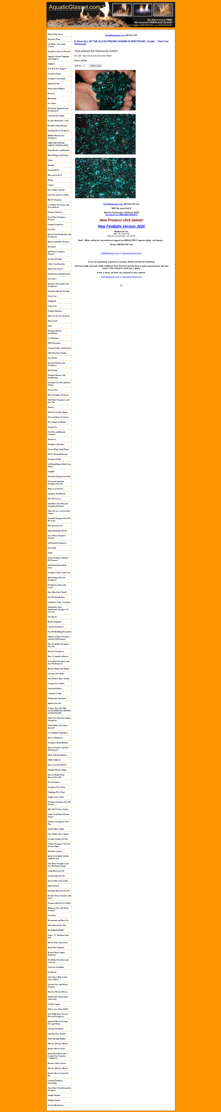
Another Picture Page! (57, 770)
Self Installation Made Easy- (57, 566)
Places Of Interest (55, 738)
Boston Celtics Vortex (57, 1063)
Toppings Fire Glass (56, 792)
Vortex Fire (53, 390)
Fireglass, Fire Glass (56, 787)
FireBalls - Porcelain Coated (57, 45)
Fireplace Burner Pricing (58, 291)
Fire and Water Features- (58, 417)
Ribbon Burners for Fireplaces (56, 136)
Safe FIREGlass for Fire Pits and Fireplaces (58, 1015)
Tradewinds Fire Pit (56, 876)
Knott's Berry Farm (56, 1048)
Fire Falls (52, 548)
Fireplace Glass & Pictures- (59, 51)
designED (52, 301)
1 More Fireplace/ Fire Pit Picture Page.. (59, 845)
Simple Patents (54, 1095)
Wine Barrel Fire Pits (57, 925)
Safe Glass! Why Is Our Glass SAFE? (58, 978)
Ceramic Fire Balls (56, 673)
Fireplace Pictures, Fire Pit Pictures (59, 803)
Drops (50, 180)
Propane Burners (55, 212)
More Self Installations (57, 755)
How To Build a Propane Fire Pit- (58, 645)
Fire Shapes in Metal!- (57, 422)
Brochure (52, 247)
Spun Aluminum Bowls (57, 530)
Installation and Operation (59, 274)
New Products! (54, 782)
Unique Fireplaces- (56, 224)
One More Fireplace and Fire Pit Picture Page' (58, 864)
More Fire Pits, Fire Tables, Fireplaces (59, 719)
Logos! (51, 185)
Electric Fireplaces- (56, 651)
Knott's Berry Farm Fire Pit (58, 1074)
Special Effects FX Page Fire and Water (58, 1022)
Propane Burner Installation (55, 332)
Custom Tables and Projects (59, 348)
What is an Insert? (55, 489)
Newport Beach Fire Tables (59, 903)
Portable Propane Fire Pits (59, 476)
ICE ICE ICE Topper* (57, 69)
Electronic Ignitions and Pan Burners (58, 109)
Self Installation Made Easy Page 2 (59, 465)
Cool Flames (53, 338)
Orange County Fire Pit (58, 839)
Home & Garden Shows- (58, 412)
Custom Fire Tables (56, 683)
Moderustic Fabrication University (58, 998)
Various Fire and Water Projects (58, 985)
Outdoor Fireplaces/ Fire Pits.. (58, 823)
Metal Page (52, 370)
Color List (52, 296)
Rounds (51, 165)
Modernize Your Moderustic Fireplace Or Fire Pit (58, 609)
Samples (51, 471)
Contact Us (52, 427)
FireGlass (52, 915)
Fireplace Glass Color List (59, 572)
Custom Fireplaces (56, 627)
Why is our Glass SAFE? (58, 1009)
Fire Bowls (52, 617)
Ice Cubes (52, 103)
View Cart (163, 41)
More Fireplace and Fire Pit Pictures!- (58, 748)
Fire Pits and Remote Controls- (57, 433)
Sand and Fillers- (55, 688)
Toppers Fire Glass (56, 797)
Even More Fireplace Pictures (57, 218)
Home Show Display (56, 88)
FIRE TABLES (54, 760)
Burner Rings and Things (58, 669)
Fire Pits (51, 229)
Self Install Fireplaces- (57, 543)
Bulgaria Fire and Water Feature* (58, 909)
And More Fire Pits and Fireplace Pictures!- (58, 504)
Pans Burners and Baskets (59, 150)
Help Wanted (53, 886)
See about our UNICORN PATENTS (121, 215)
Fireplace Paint (54, 74)
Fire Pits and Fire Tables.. (59, 195)
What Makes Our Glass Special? (58, 726)
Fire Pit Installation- (56, 597)
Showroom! (53, 321)
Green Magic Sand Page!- (58, 449)
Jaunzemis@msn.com (132, 253)
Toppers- (51, 64)
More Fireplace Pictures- (58, 395)
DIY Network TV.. (55, 526)
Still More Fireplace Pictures (56, 252)
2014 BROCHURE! (56, 930)
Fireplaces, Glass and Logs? (57, 586)
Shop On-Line (54, 83)
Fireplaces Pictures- (56, 444)
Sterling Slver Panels (57, 1034)
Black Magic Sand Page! (58, 155)
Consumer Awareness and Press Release (58, 206)
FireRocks (52, 972)
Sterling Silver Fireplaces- (59, 130)
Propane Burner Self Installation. (56, 376)
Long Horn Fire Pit (56, 871)
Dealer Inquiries (55, 622)
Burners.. (52, 93)
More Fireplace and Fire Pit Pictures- (58, 559)
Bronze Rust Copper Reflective (56, 953)
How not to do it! (55, 175)
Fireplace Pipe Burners (58, 125)
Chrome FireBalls (55, 1029)
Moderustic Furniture (57, 698)
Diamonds (52, 98)
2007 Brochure (54, 343)
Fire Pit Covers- (54, 499)
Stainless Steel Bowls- (57, 494)
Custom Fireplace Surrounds (55, 1081)
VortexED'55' (54, 170)
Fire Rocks (52, 358)
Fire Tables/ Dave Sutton (58, 834)
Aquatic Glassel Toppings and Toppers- (58, 57)
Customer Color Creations (59, 602)
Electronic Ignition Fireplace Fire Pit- (56, 482)
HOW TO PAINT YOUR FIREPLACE (58, 857)
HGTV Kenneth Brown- (58, 454)
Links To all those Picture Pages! (58, 815)
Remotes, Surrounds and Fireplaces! (58, 285)
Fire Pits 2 (52, 279)
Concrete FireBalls (56, 967)
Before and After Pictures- (59, 242)
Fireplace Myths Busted (58, 743)
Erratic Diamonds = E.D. (58, 121)
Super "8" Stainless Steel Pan (58, 936)
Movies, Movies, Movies (58, 1043)
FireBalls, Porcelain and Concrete (58, 961)
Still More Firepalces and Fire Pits (58, 401)
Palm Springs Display (57, 1039)
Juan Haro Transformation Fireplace (59, 1089)
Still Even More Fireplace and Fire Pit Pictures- (59, 638)
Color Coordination (56, 264)
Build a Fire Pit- (54, 703)
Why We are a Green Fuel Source (59, 512)
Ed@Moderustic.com (115, 35)
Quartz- (51, 407)
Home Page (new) (55, 34)
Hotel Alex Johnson (56, 947)
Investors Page (54, 39)
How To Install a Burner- (58, 656)
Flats (50, 326)
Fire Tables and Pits (56, 190)
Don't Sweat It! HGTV (57, 765)
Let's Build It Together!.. (58, 733)
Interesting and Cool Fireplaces (56, 578)
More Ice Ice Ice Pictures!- (59, 316)
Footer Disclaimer (55, 1105)
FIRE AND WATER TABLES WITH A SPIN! (58, 144)
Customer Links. (55, 693)
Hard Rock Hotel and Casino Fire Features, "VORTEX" (57, 1055)
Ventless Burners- (55, 311)
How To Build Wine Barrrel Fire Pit (56, 776)
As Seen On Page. (55, 259)
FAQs (50, 553)
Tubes (50, 160)
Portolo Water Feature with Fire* (59, 897)
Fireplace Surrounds (56, 78)
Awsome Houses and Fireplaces (56, 364)
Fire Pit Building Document (59, 632)
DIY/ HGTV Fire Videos (58, 809)
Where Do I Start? (55, 269)
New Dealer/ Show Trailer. (59, 678)
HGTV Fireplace (55, 200)
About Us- (52, 439)
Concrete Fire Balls (56, 116)
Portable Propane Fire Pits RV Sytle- (59, 519)
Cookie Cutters (54, 1004)
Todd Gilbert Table (56, 829)
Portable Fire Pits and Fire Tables (59, 383)
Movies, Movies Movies (58, 992)
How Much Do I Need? (57, 592)
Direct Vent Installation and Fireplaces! (59, 235)
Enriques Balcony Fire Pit (59, 891)
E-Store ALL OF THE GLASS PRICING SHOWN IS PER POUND (59, 710)
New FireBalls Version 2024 (121, 226)
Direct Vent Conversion (58, 942)
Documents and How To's (58, 920)
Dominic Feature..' (56, 851)
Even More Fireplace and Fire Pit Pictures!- (58, 662)
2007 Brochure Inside (57, 353)
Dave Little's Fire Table (58, 881)
